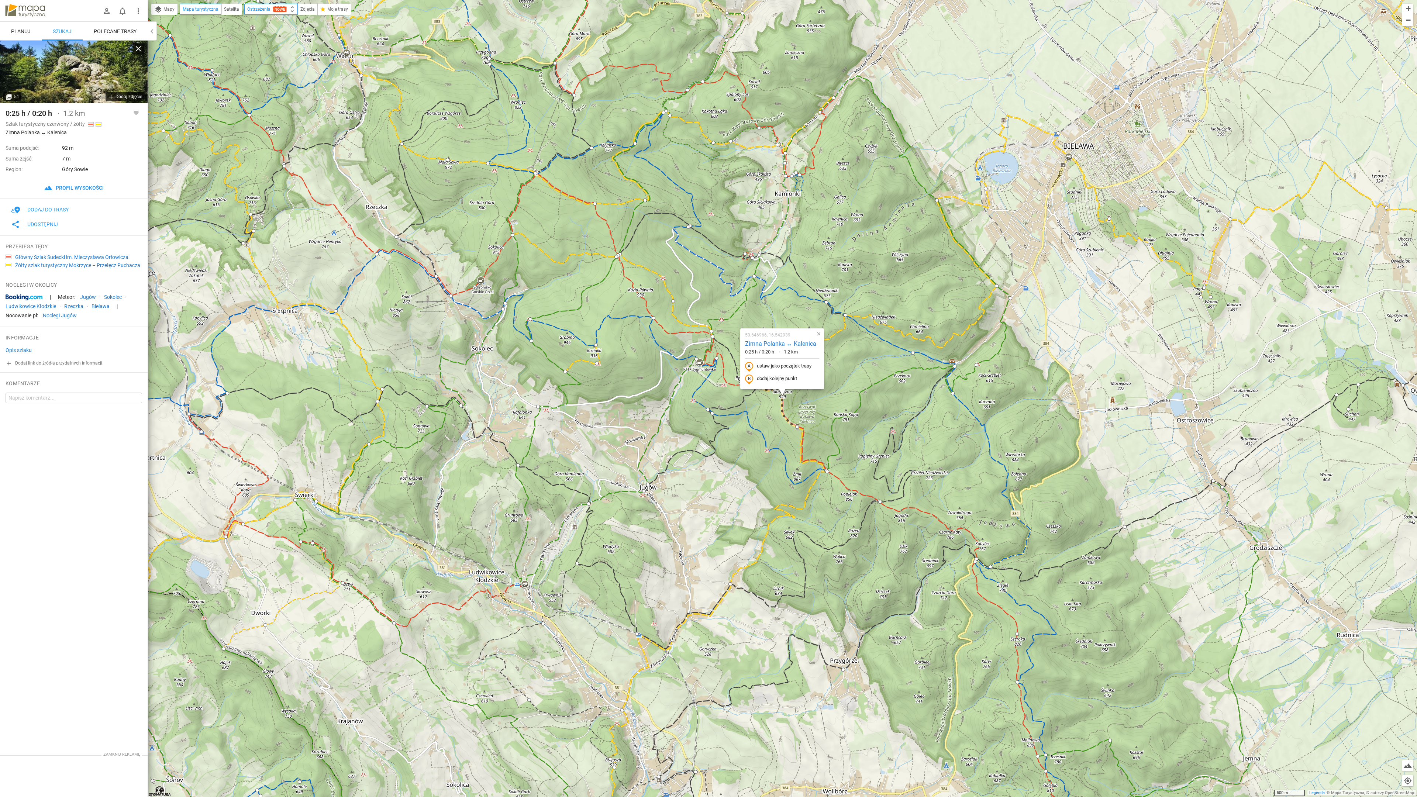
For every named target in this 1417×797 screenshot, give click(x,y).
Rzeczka (73, 306)
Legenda (1317, 792)
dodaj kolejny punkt (777, 378)
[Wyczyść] (138, 49)
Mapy (168, 9)
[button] (742, 13)
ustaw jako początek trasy (784, 366)
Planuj (21, 31)
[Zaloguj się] (107, 11)
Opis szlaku (19, 350)
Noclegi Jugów (60, 315)
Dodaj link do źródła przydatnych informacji (58, 363)
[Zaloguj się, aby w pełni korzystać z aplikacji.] (136, 112)
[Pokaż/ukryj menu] (138, 11)
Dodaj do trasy (48, 210)
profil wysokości (79, 188)
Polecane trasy (115, 31)
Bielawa (101, 306)
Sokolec (113, 297)
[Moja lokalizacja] (1407, 780)
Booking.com (24, 297)
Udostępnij (42, 224)
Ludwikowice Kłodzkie (31, 306)
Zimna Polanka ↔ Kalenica (780, 343)
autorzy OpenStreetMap (1392, 792)
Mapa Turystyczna (1347, 792)
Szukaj (62, 31)
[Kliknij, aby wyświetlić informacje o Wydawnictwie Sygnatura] (160, 791)
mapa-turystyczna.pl (25, 10)
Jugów (88, 297)
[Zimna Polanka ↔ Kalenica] (74, 72)
